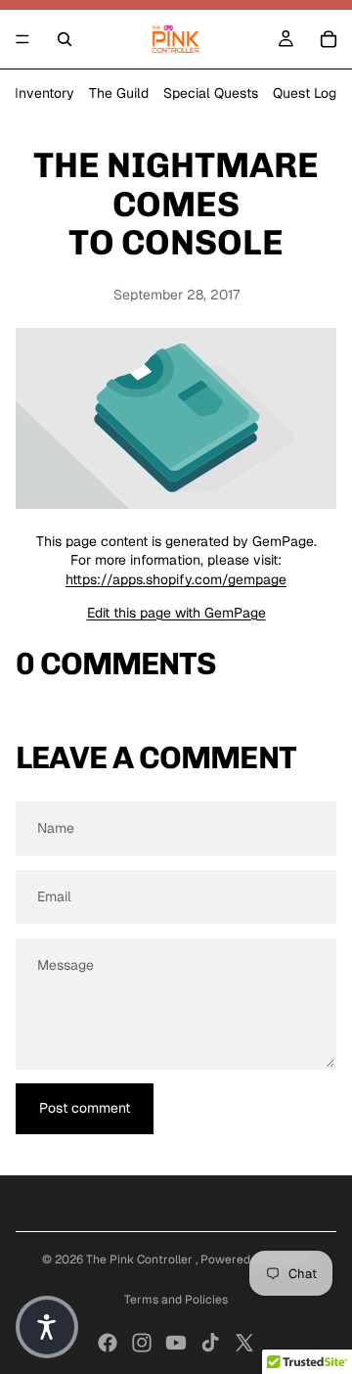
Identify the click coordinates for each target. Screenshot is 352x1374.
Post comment (84, 1108)
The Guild (119, 93)
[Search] (64, 39)
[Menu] (22, 39)
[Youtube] (176, 1342)
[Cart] (328, 39)
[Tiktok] (210, 1342)
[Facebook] (107, 1342)
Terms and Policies (176, 1299)
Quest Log (304, 93)
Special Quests (210, 93)
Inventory (44, 93)
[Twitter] (244, 1342)
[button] (47, 1327)
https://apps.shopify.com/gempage (176, 579)
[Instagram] (142, 1342)
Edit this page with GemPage (176, 612)
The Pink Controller (141, 1259)
